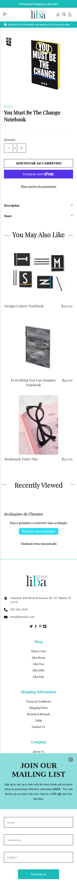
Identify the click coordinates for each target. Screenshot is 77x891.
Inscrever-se (38, 874)
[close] (71, 760)
